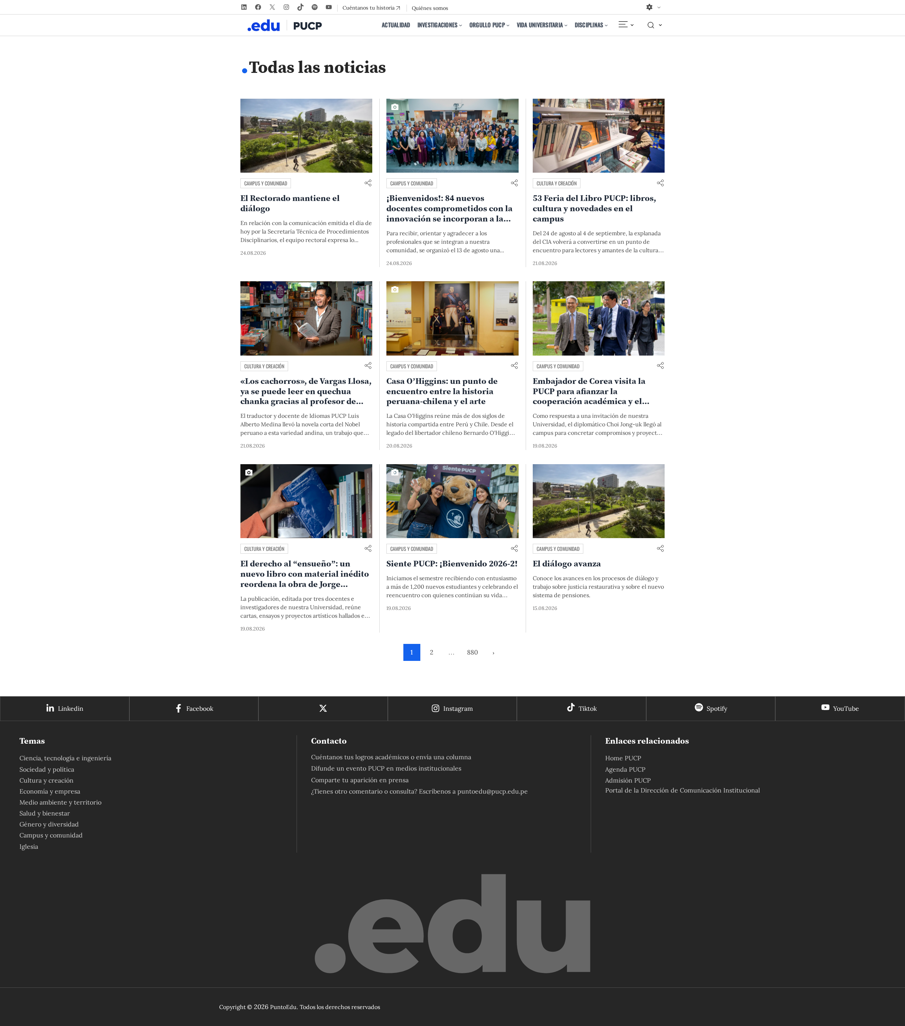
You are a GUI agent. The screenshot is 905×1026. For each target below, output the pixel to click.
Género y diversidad (49, 824)
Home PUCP (623, 758)
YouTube (846, 708)
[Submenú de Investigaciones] (460, 25)
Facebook (199, 708)
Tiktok (588, 708)
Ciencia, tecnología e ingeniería (65, 758)
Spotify (717, 708)
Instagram (458, 708)
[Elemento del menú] (625, 25)
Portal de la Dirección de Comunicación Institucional (682, 790)
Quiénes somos (430, 8)
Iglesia (28, 846)
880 (472, 652)
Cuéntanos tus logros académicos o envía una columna (391, 757)
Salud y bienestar (44, 813)
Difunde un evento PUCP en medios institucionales (386, 768)
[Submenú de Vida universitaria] (566, 25)
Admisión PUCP (628, 780)
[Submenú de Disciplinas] (606, 25)
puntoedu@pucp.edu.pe (492, 791)
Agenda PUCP (625, 769)
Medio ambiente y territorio (60, 802)
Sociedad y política (46, 769)
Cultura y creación (557, 183)
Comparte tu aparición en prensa (360, 780)
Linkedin (70, 708)
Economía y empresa (49, 791)
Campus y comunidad (265, 183)
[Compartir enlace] (368, 183)
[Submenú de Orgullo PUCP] (508, 25)
